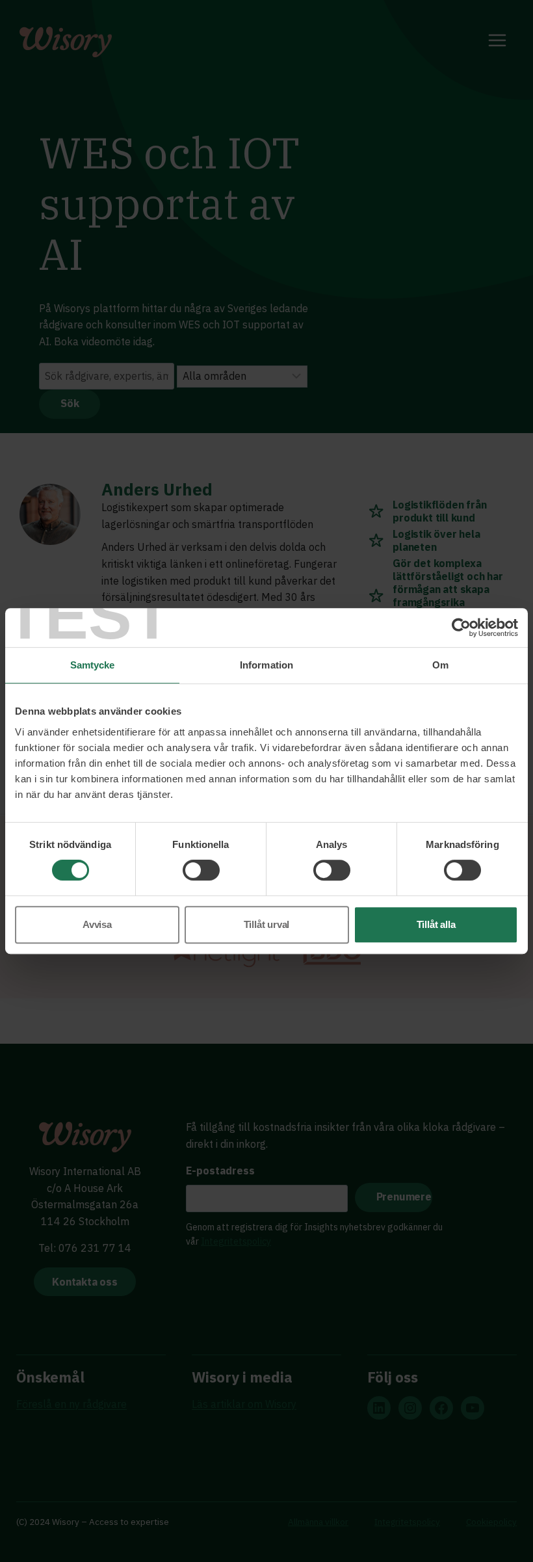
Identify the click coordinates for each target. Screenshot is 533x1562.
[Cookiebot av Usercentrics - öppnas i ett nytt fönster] (461, 627)
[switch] (201, 870)
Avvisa (97, 924)
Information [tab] (266, 664)
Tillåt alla (436, 924)
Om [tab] (440, 664)
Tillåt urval (267, 924)
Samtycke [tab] (92, 664)
